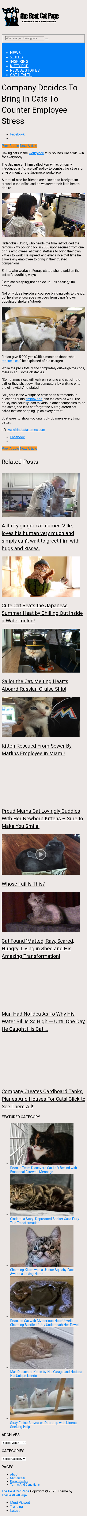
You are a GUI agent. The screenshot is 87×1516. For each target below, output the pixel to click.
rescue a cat (11, 361)
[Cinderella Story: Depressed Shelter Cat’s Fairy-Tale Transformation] (41, 1215)
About (14, 1474)
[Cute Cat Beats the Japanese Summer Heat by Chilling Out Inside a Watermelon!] (43, 577)
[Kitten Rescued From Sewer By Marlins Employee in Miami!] (43, 717)
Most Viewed (20, 1503)
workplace (36, 153)
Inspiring (19, 61)
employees (34, 399)
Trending (16, 1507)
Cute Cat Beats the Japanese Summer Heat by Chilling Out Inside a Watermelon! (42, 613)
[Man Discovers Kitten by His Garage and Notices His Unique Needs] (41, 1368)
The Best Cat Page (15, 1491)
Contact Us (17, 1478)
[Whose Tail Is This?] (43, 855)
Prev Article (10, 146)
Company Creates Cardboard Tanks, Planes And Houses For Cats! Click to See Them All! (43, 1099)
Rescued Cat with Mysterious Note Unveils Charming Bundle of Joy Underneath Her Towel (44, 1323)
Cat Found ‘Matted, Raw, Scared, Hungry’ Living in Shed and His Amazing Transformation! (38, 948)
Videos (16, 57)
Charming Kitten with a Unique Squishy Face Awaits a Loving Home (42, 1272)
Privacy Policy (19, 1481)
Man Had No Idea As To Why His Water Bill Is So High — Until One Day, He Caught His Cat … (43, 1021)
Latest (15, 1511)
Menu (6, 45)
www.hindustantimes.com (26, 430)
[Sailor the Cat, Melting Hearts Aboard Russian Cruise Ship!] (43, 651)
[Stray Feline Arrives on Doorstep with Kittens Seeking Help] (41, 1419)
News (15, 52)
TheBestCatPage (14, 1495)
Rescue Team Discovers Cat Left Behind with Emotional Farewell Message (43, 1170)
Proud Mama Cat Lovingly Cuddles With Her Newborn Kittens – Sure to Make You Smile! (42, 818)
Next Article (28, 146)
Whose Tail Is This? (23, 884)
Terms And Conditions (25, 1484)
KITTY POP (19, 66)
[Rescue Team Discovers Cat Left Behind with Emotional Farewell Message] (41, 1164)
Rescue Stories (25, 70)
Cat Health (21, 74)
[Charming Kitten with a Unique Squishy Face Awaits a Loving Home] (41, 1266)
